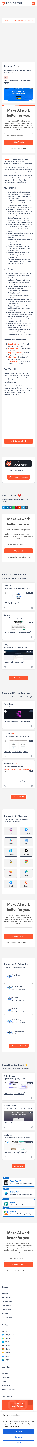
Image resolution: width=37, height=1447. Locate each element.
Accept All (18, 1431)
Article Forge (12, 357)
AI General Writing (26, 80)
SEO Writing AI (13, 348)
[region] (18, 1429)
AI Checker (7, 751)
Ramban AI (7, 159)
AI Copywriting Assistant (11, 80)
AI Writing (7, 603)
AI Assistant (8, 1152)
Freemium (29, 593)
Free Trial (29, 1083)
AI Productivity (25, 721)
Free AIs (30, 20)
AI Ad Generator (18, 662)
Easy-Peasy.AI (12, 361)
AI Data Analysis (19, 1093)
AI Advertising (8, 1093)
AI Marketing (8, 662)
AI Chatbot (23, 1152)
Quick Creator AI (13, 344)
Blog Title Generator (14, 353)
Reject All (18, 1442)
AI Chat (16, 1152)
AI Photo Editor (17, 751)
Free (31, 711)
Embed (14, 20)
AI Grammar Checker (24, 632)
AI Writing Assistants (10, 632)
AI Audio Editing (9, 1123)
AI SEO (6, 83)
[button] (33, 3)
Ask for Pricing (28, 1142)
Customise (18, 1437)
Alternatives (22, 20)
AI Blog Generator (9, 781)
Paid (5, 77)
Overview (7, 20)
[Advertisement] (18, 42)
